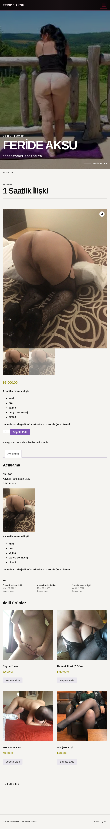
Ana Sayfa (8, 172)
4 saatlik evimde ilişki (46, 585)
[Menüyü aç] (103, 5)
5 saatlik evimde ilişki (12, 585)
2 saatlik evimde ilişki (81, 585)
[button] (102, 214)
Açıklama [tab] (13, 453)
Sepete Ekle (20, 432)
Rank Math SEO (20, 478)
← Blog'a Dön (12, 784)
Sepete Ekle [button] (12, 680)
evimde (21, 442)
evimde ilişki (43, 442)
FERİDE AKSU (13, 5)
